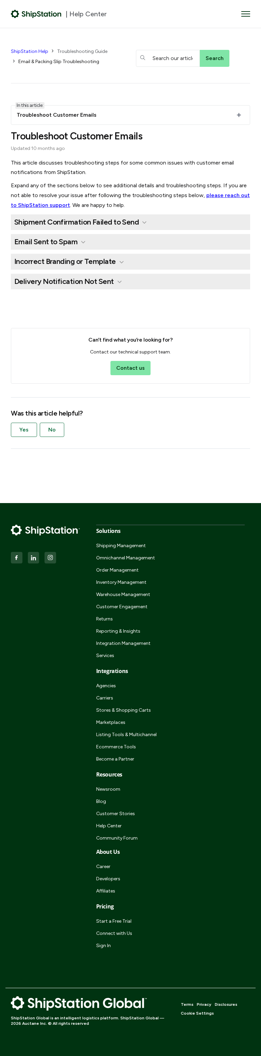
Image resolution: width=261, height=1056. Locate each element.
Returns (104, 619)
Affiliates (105, 891)
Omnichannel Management (125, 558)
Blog (101, 801)
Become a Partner (115, 759)
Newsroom (108, 789)
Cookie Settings (197, 1013)
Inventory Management (121, 582)
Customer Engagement (121, 607)
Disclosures (226, 1004)
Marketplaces (110, 722)
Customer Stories (115, 814)
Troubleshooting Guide (82, 51)
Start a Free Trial (114, 921)
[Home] (36, 14)
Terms (187, 1004)
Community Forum (117, 838)
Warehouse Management (123, 594)
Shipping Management (121, 546)
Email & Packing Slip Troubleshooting (58, 61)
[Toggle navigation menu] (246, 14)
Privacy (204, 1004)
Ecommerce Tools (116, 747)
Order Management (117, 570)
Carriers (104, 698)
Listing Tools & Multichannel (126, 734)
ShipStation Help (29, 51)
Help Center (109, 826)
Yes (24, 429)
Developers (108, 879)
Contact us (130, 368)
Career (103, 866)
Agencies (106, 686)
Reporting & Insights (118, 631)
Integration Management (123, 643)
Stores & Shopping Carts (123, 710)
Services (105, 655)
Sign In (103, 945)
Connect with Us (114, 933)
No (52, 429)
